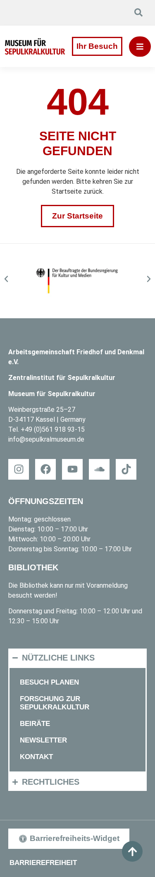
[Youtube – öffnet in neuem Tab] (72, 469)
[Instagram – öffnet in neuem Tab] (18, 469)
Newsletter (43, 740)
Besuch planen (49, 682)
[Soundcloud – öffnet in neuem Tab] (99, 469)
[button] (6, 279)
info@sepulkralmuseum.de (46, 439)
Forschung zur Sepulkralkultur (54, 703)
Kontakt (36, 757)
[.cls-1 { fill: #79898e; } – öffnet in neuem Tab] (126, 469)
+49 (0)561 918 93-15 (53, 429)
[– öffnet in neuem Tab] (77, 281)
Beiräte (35, 724)
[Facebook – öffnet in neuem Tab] (45, 469)
